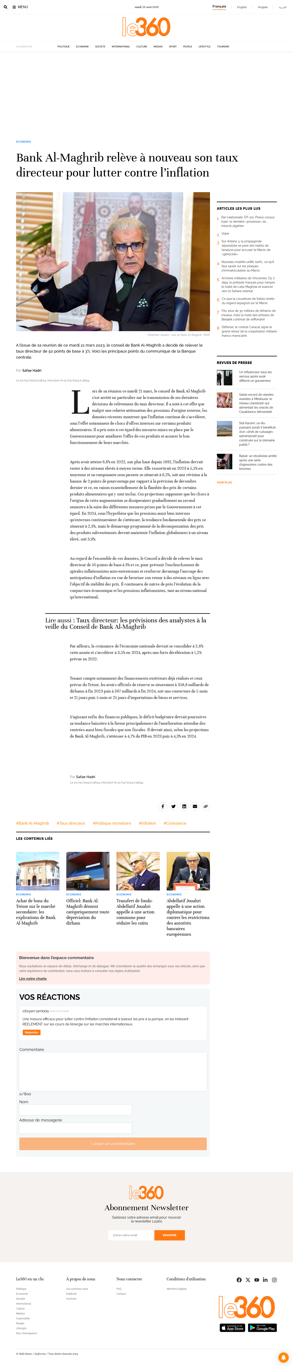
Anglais (263, 7)
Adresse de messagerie (40, 1120)
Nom (23, 1102)
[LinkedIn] (265, 1279)
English (242, 7)
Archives (71, 1298)
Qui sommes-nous (77, 1288)
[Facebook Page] (239, 1279)
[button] (283, 1357)
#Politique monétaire (112, 823)
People (187, 46)
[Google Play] (262, 1327)
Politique (63, 46)
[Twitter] (248, 1279)
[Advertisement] (146, 93)
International (121, 46)
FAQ (118, 1288)
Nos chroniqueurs (26, 1333)
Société (100, 46)
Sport (173, 46)
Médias (158, 46)
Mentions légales (177, 1288)
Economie (82, 46)
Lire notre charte (33, 979)
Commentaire (31, 1049)
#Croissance (175, 823)
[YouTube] (256, 1279)
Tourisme (223, 46)
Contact (121, 1293)
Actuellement (24, 46)
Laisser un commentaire (113, 1143)
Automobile (23, 1318)
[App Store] (232, 1327)
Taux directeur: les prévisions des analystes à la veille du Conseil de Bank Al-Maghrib (125, 623)
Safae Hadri (31, 370)
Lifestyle (205, 46)
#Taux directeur (71, 823)
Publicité (71, 1293)
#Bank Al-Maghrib (32, 823)
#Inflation (147, 823)
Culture (141, 46)
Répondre (31, 1032)
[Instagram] (274, 1280)
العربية (283, 7)
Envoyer (169, 1235)
